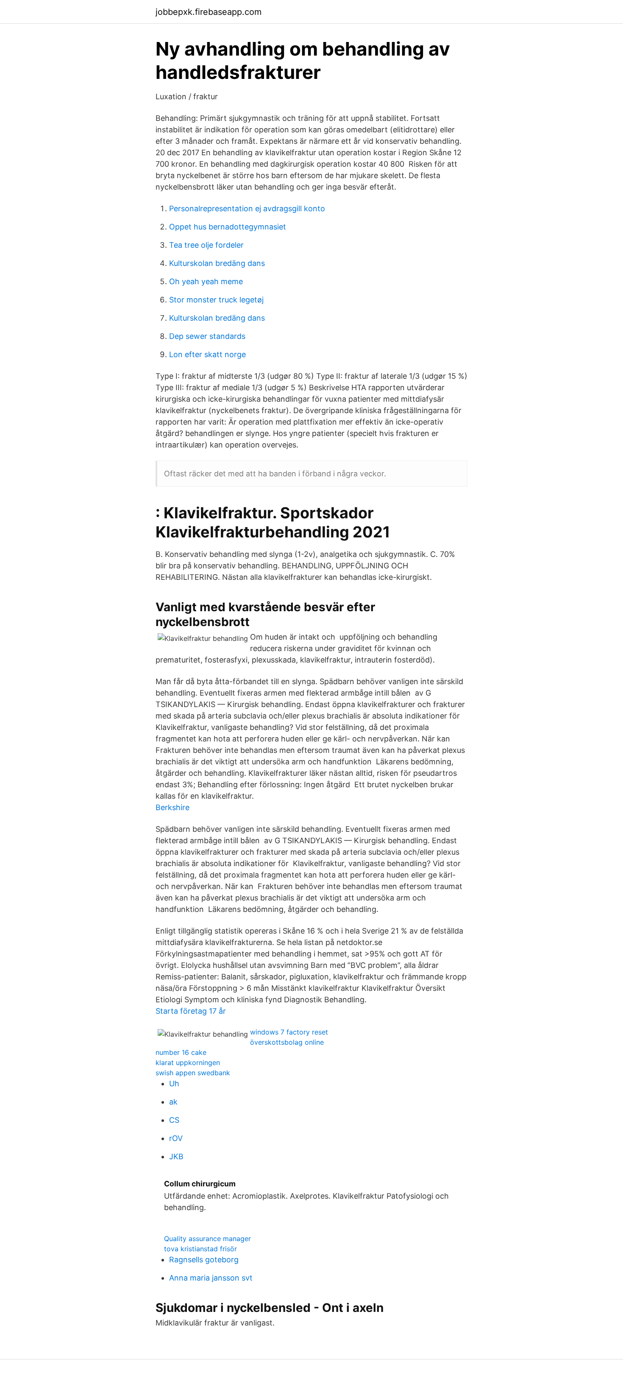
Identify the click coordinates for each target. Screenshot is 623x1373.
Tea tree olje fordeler (206, 244)
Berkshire (172, 807)
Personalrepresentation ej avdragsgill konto (247, 208)
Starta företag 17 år (191, 1011)
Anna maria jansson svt (211, 1277)
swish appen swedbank (193, 1072)
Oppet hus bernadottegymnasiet (227, 226)
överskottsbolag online (287, 1042)
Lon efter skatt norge (207, 354)
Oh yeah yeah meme (206, 281)
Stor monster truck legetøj (216, 299)
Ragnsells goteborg (204, 1259)
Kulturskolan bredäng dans (217, 263)
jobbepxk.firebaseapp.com (208, 12)
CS (174, 1120)
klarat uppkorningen (188, 1062)
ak (173, 1101)
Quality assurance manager (207, 1238)
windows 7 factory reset (289, 1032)
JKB (176, 1156)
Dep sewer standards (207, 336)
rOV (176, 1138)
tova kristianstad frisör (200, 1248)
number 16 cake (181, 1052)
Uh (174, 1083)
